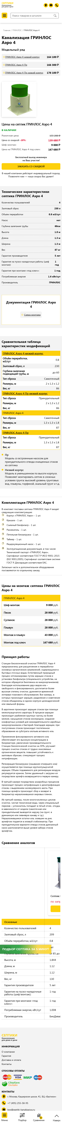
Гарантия (6, 1055)
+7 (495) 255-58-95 (17, 1103)
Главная (6, 30)
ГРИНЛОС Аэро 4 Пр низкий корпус (24, 72)
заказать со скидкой (31, 166)
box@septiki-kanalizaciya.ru (21, 1109)
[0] (38, 1115)
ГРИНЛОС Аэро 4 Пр (16, 64)
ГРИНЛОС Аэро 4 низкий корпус (22, 56)
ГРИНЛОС (16, 30)
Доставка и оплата (11, 1059)
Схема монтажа (32, 314)
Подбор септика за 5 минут (25, 949)
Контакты (7, 1064)
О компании (8, 1051)
